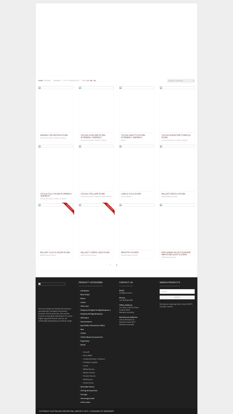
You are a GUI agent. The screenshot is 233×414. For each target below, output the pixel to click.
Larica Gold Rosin (131, 194)
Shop (40, 80)
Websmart (109, 411)
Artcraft (86, 352)
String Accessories (143, 47)
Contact (174, 47)
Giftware (161, 47)
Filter (175, 62)
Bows (76, 47)
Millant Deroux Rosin (173, 194)
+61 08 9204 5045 (126, 300)
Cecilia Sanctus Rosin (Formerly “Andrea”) (133, 136)
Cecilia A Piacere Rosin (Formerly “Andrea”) (93, 136)
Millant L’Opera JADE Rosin (95, 252)
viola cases (85, 402)
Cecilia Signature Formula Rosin (176, 136)
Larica (123, 196)
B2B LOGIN (45, 5)
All (94, 80)
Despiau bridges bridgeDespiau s (95, 310)
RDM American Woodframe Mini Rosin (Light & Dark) (176, 253)
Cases (115, 47)
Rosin (104, 196)
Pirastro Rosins (130, 252)
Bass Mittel (87, 355)
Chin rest (84, 306)
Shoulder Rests (91, 47)
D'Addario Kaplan (90, 362)
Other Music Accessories (91, 337)
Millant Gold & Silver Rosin (55, 252)
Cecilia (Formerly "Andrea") (50, 138)
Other (83, 333)
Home (50, 47)
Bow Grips (85, 294)
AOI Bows (84, 290)
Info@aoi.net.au (125, 293)
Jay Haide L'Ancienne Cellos (92, 325)
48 (91, 80)
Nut (82, 329)
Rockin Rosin (88, 383)
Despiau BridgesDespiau (91, 314)
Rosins (105, 47)
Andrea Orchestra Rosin (54, 135)
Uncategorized (87, 398)
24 (88, 80)
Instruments (63, 47)
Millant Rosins (166, 196)
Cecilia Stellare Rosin (93, 194)
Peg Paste (84, 341)
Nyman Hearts (89, 372)
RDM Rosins (165, 257)
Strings (126, 47)
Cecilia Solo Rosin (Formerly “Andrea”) (55, 195)
